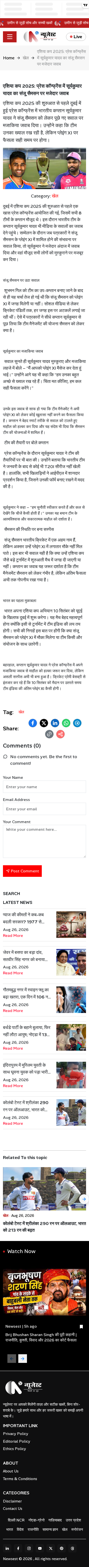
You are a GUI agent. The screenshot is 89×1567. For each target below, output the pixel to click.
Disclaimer (12, 1501)
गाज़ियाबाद (55, 1520)
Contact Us (12, 1508)
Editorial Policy (16, 1441)
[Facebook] (18, 1548)
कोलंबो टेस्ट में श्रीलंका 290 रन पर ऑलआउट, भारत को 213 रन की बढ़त (44, 1227)
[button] (32, 723)
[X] (50, 1548)
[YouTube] (40, 1548)
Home (8, 58)
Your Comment (17, 821)
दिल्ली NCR (16, 1520)
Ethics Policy (14, 1448)
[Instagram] (29, 1548)
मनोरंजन (77, 1529)
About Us (11, 1471)
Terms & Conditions (20, 1478)
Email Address (16, 799)
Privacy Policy (15, 1433)
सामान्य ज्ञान (50, 1529)
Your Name (13, 777)
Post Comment (24, 871)
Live (78, 37)
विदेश (20, 1529)
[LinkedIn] (7, 1548)
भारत (9, 1529)
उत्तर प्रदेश (73, 1520)
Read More (13, 935)
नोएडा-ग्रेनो (36, 1520)
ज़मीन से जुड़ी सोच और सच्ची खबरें (33, 22)
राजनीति (33, 1529)
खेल (26, 58)
